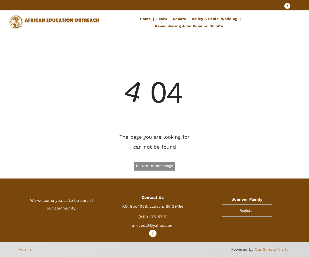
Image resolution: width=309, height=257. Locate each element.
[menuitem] (146, 19)
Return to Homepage (154, 166)
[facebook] (287, 6)
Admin (25, 249)
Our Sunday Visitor (272, 249)
